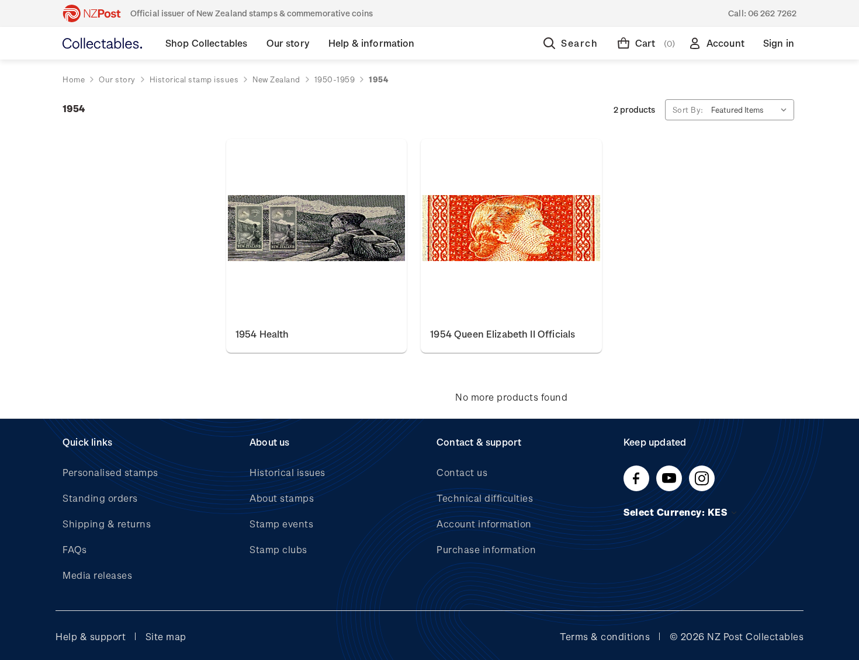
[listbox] (751, 110)
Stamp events (281, 523)
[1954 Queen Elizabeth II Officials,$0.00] (511, 228)
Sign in (778, 42)
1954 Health (262, 333)
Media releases (97, 575)
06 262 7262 (772, 13)
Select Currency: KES (677, 511)
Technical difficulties (485, 497)
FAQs (74, 549)
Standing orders (100, 497)
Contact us (462, 472)
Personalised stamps (110, 472)
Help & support (91, 636)
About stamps (282, 497)
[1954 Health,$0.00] (316, 228)
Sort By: (688, 109)
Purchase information (486, 549)
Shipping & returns (107, 523)
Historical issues (287, 472)
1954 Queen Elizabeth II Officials (502, 333)
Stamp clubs (278, 549)
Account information (484, 523)
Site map (166, 636)
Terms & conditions (605, 636)
